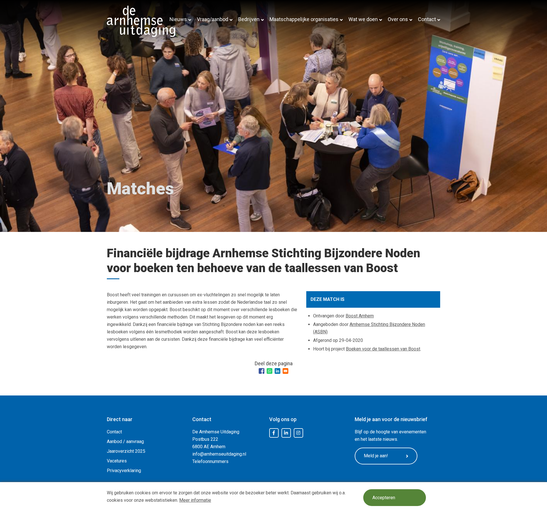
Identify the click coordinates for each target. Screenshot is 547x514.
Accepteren (383, 497)
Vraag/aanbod (212, 19)
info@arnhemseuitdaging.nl (219, 454)
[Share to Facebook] (261, 371)
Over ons (398, 19)
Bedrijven (249, 19)
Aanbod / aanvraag (125, 441)
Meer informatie (195, 500)
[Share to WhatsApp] (269, 371)
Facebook (274, 433)
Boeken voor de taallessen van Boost (383, 349)
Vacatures (117, 461)
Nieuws (178, 19)
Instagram (298, 433)
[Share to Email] (285, 371)
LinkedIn (286, 433)
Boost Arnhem (360, 316)
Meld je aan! (376, 455)
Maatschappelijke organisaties (304, 19)
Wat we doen (363, 19)
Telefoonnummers (210, 461)
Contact (427, 19)
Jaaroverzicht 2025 (126, 451)
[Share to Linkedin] (277, 371)
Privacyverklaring (124, 470)
